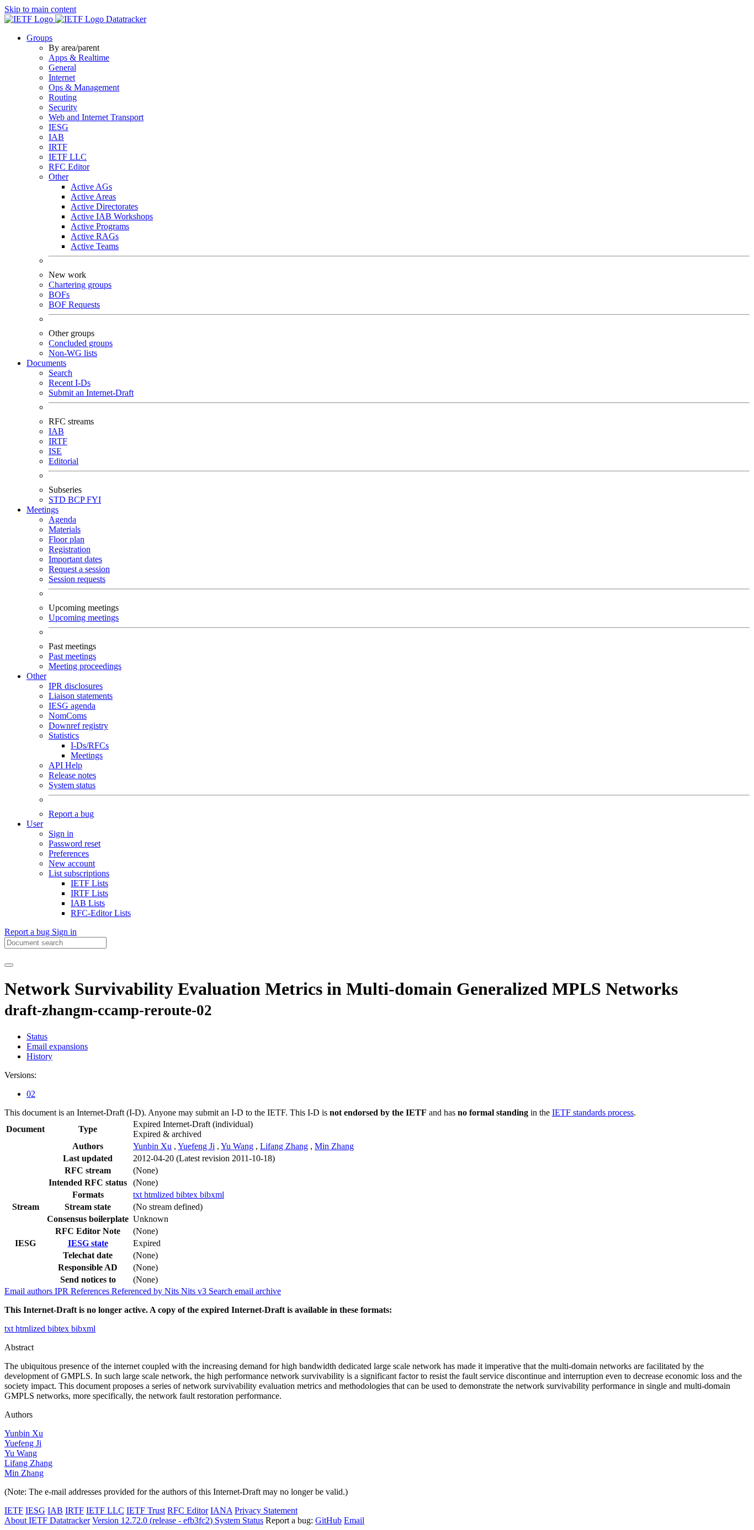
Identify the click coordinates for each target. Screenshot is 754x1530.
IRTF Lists (89, 893)
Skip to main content (40, 9)
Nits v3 (195, 1291)
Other (58, 176)
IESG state (88, 1243)
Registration (70, 549)
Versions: (20, 1075)
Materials (65, 529)
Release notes (72, 775)
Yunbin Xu (152, 1146)
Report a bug (71, 813)
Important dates (75, 559)
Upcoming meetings (84, 617)
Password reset (74, 843)
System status (72, 785)
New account (72, 863)
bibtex (188, 1194)
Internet (62, 77)
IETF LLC (68, 156)
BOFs (59, 294)
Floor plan (66, 539)
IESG (58, 127)
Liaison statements (81, 696)
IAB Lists (88, 903)
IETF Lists (89, 883)
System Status (239, 1520)
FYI (94, 499)
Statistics (64, 735)
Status (36, 1036)
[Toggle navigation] (8, 965)
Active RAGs (95, 236)
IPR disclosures (76, 686)
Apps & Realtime (79, 57)
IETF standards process (593, 1112)
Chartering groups (80, 284)
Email (354, 1520)
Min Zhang (334, 1146)
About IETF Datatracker (47, 1520)
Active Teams (95, 246)
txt (138, 1194)
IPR (63, 1291)
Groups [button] (39, 37)
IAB (56, 137)
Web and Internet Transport (96, 117)
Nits (172, 1291)
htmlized (160, 1194)
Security (63, 107)
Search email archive (245, 1291)
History (39, 1056)
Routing (63, 97)
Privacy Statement (266, 1510)
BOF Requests (74, 304)
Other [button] (36, 676)
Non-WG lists (73, 353)
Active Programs (100, 226)
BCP (77, 499)
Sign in (61, 833)
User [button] (34, 823)
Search (60, 373)
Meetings (87, 755)
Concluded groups (81, 343)
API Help (65, 765)
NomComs (68, 715)
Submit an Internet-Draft (91, 392)
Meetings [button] (42, 509)
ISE (55, 451)
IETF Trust (145, 1510)
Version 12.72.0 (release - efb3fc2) (153, 1520)
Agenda (62, 519)
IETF (13, 1510)
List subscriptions (79, 873)
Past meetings (72, 656)
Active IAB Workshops (112, 216)
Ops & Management (84, 87)
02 (30, 1093)
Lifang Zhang (284, 1146)
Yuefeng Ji (196, 1146)
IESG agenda (72, 705)
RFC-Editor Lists (101, 913)
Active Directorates (104, 206)
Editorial (63, 461)
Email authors (29, 1291)
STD (58, 499)
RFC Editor (69, 166)
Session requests (77, 579)
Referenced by (137, 1291)
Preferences (69, 853)
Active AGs (91, 186)
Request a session (79, 569)
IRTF (58, 147)
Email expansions (57, 1046)
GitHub (328, 1520)
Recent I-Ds (70, 382)
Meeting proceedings (85, 666)
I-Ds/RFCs (90, 745)
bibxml (212, 1194)
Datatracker (125, 19)
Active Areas (93, 196)
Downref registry (78, 725)
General (62, 67)
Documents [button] (46, 363)
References (91, 1291)
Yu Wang (237, 1146)
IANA (221, 1510)
